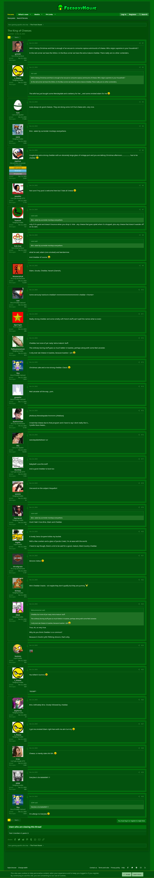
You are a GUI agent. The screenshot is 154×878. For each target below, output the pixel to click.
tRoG (18, 615)
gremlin (17, 397)
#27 (142, 724)
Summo (18, 656)
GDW (18, 783)
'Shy (18, 373)
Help (123, 868)
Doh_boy (17, 246)
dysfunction (18, 421)
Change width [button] (23, 868)
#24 (142, 645)
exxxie (18, 494)
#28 (142, 748)
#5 (143, 150)
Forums (11, 14)
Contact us (93, 868)
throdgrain (18, 566)
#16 (142, 435)
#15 (142, 411)
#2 (143, 67)
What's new (23, 14)
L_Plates (17, 78)
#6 (143, 185)
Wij (17, 445)
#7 (143, 209)
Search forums (22, 18)
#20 (142, 531)
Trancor (18, 220)
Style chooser (11, 868)
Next (16, 37)
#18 (142, 483)
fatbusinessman (18, 349)
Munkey (17, 470)
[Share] (139, 43)
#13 (142, 362)
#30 (142, 796)
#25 (142, 669)
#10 (142, 290)
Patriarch (18, 518)
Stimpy (18, 591)
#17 (142, 459)
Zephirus (18, 710)
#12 (142, 338)
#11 (142, 314)
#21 (142, 556)
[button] (30, 14)
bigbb (17, 542)
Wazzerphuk (18, 276)
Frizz (18, 759)
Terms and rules (104, 868)
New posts (11, 18)
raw (18, 300)
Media (37, 14)
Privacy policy (115, 868)
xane (18, 137)
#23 (142, 604)
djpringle (18, 325)
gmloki (11, 34)
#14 (142, 386)
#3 (143, 102)
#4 (143, 126)
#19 (142, 507)
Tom (18, 113)
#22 (142, 580)
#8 (143, 235)
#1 (143, 43)
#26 (142, 700)
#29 (142, 772)
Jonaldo (18, 196)
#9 (143, 266)
